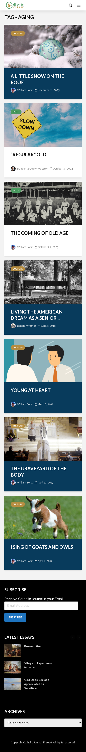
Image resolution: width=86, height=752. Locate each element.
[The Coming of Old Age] (43, 203)
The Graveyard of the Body (39, 472)
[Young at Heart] (43, 360)
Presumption (33, 646)
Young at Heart (31, 390)
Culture (18, 33)
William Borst (24, 90)
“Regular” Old (28, 154)
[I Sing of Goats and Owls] (43, 517)
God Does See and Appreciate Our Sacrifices (36, 684)
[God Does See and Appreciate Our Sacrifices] (12, 683)
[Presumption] (12, 650)
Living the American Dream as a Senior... (36, 315)
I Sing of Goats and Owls (42, 547)
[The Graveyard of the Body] (43, 439)
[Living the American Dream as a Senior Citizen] (43, 282)
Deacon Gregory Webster (32, 168)
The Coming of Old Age (39, 233)
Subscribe (15, 617)
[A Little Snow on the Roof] (43, 46)
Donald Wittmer (26, 325)
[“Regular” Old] (43, 125)
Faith (16, 112)
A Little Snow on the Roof (37, 79)
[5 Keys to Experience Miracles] (12, 667)
